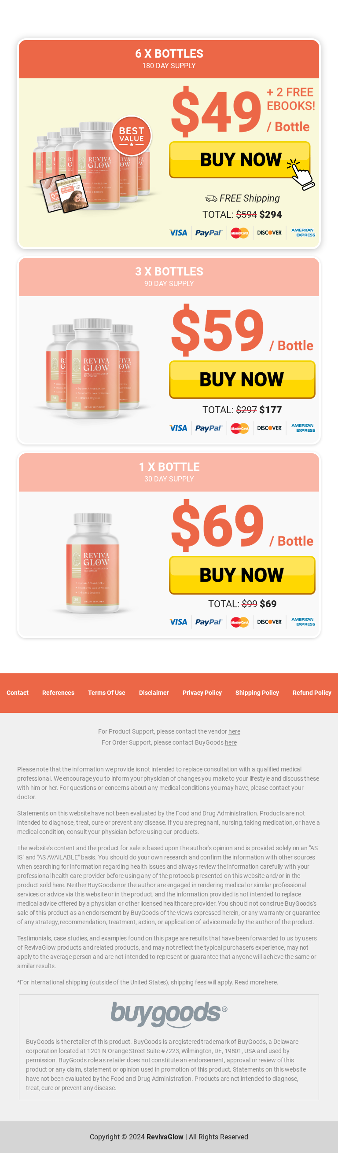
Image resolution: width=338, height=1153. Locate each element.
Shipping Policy (257, 692)
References (58, 692)
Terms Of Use (106, 692)
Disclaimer (154, 692)
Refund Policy (312, 692)
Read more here (256, 982)
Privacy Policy (202, 692)
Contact (18, 692)
